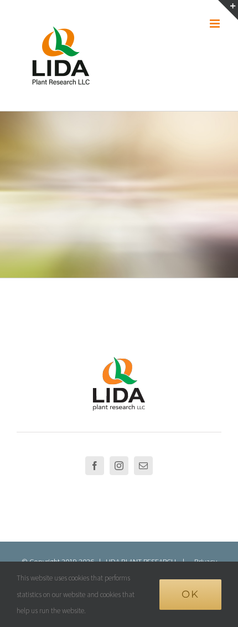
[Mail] (143, 465)
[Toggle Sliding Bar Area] (228, 10)
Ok (190, 594)
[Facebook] (94, 465)
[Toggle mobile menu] (215, 23)
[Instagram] (119, 465)
